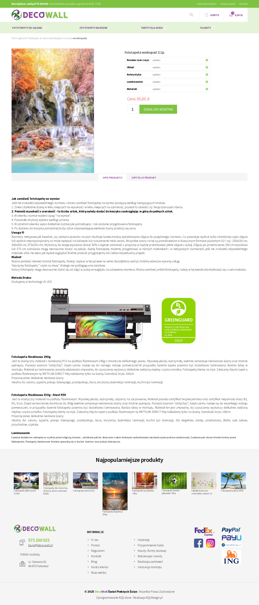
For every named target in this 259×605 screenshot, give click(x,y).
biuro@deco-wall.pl (40, 545)
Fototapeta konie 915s (83, 490)
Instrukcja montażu (150, 567)
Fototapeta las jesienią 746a (143, 492)
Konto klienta (99, 567)
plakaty (205, 27)
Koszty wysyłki (227, 3)
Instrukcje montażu (206, 3)
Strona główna (19, 38)
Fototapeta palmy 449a (232, 490)
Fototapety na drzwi (93, 27)
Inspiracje (143, 540)
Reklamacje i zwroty (150, 556)
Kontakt (243, 3)
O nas (94, 540)
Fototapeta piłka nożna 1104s (25, 492)
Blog (94, 562)
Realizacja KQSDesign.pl (148, 597)
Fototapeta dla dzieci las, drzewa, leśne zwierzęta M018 (55, 490)
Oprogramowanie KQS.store (113, 597)
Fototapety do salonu (27, 27)
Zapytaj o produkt (143, 177)
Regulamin (97, 551)
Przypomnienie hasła (151, 545)
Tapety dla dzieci (152, 27)
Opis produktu (112, 177)
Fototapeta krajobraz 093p (113, 513)
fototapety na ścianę (61, 38)
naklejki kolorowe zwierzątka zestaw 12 (201, 492)
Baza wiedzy (98, 572)
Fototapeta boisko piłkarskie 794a (171, 492)
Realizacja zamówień (150, 562)
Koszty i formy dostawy (152, 551)
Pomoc (95, 545)
